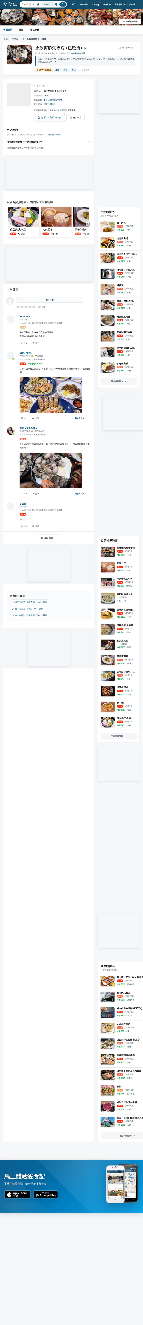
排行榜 (132, 4)
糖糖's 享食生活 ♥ (28, 428)
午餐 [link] (125, 601)
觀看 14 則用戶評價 (51, 117)
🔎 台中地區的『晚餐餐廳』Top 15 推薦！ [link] (30, 615)
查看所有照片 (132, 21)
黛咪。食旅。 (26, 353)
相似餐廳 (34, 30)
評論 (21, 30)
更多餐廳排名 (117, 381)
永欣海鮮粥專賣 (55, 100)
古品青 (23, 503)
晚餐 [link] (65, 70)
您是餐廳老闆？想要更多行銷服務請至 (55, 110)
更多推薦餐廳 (117, 736)
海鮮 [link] (74, 70)
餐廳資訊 (7, 29)
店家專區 (118, 4)
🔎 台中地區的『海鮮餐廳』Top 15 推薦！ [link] (30, 602)
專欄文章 (107, 4)
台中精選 (15, 39)
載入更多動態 (47, 538)
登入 (74, 4)
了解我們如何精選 (78, 53)
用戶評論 (13, 289)
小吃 (22, 39)
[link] (128, 230)
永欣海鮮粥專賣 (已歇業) (58, 48)
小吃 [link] (57, 70)
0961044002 (49, 104)
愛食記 (6, 39)
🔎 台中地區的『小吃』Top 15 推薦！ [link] (28, 609)
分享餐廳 (77, 117)
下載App (95, 4)
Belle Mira (25, 316)
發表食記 (84, 4)
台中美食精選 (45, 70)
